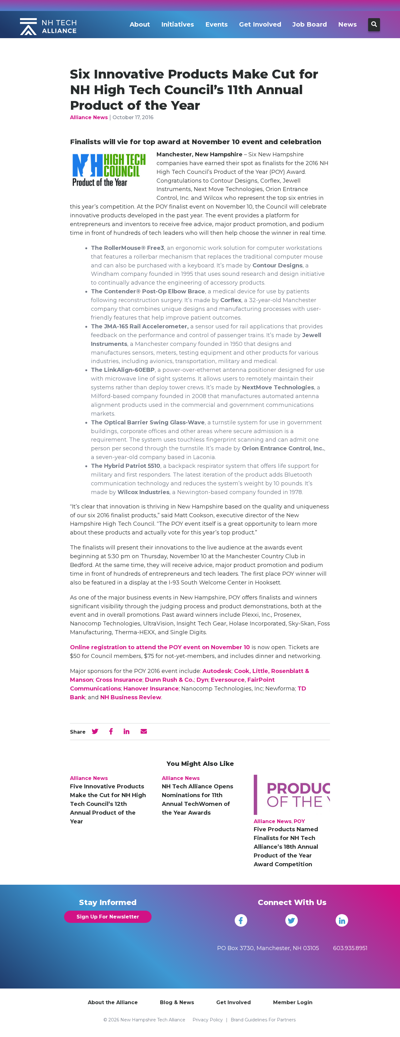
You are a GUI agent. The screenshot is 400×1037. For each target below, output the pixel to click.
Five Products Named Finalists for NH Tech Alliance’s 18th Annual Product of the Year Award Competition (286, 847)
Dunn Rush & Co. (169, 679)
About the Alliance (113, 1002)
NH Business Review (130, 697)
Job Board (309, 24)
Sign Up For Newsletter (108, 917)
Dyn (202, 679)
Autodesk (217, 671)
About (140, 24)
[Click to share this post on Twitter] (95, 731)
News (347, 24)
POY (299, 821)
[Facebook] (241, 920)
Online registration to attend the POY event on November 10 (160, 647)
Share (78, 732)
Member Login (292, 1002)
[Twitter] (291, 920)
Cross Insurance (119, 679)
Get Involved (260, 24)
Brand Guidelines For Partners (263, 1020)
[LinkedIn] (342, 920)
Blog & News (177, 1002)
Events (216, 24)
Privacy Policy (207, 1020)
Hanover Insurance (151, 688)
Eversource (228, 679)
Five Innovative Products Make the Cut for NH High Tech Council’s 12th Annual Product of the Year (108, 804)
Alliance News (89, 117)
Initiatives (177, 24)
